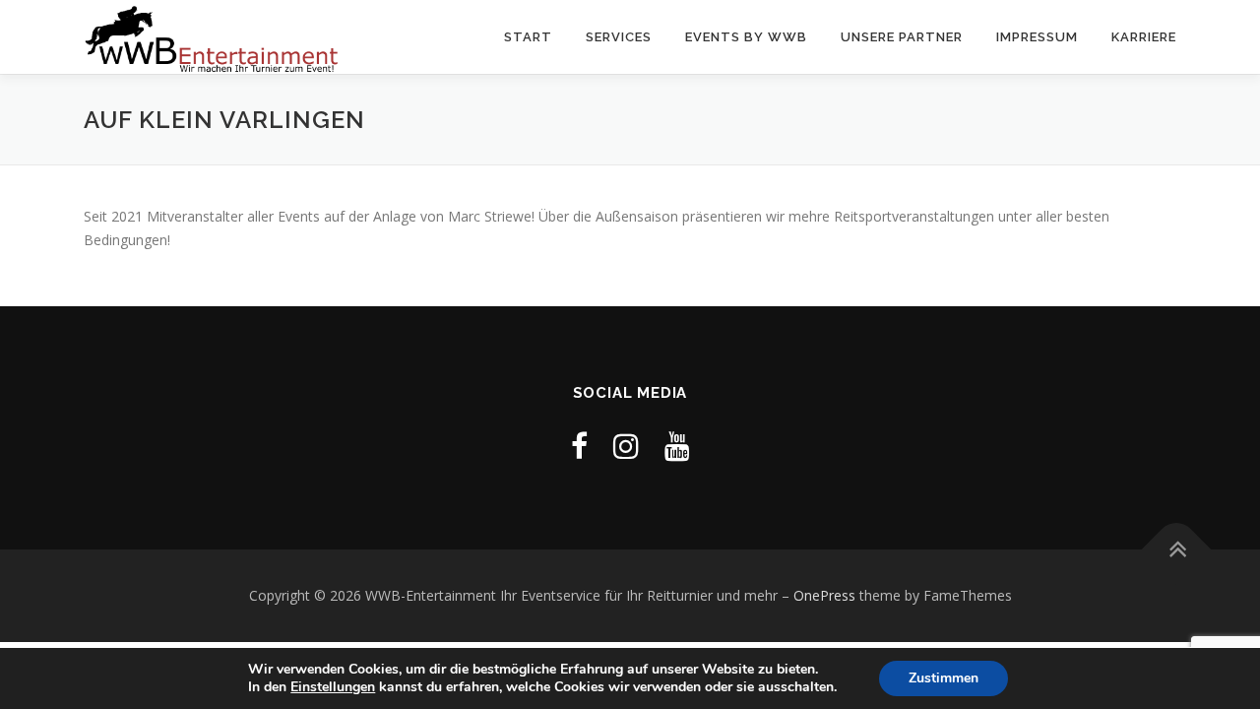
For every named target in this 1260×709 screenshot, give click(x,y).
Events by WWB (746, 37)
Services (619, 37)
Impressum (1037, 37)
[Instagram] (626, 445)
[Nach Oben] (1177, 550)
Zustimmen (943, 678)
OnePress (824, 595)
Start (528, 37)
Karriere (1143, 37)
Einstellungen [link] (332, 686)
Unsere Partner (902, 37)
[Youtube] (677, 445)
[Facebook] (579, 445)
